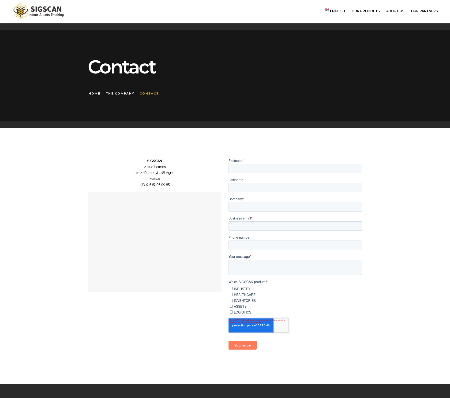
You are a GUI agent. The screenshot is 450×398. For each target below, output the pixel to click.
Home (94, 93)
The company (120, 93)
